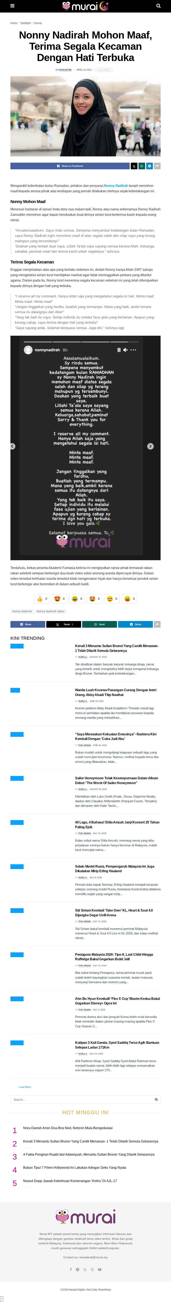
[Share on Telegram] (149, 166)
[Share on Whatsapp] (141, 166)
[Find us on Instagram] (92, 1269)
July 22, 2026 (99, 965)
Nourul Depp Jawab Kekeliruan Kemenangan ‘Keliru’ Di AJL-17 (70, 1181)
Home (13, 23)
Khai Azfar (65, 70)
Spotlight (26, 23)
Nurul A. (83, 657)
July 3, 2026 (99, 1010)
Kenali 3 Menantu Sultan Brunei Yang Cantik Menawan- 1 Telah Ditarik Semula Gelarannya (90, 1141)
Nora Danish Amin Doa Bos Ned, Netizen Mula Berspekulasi (68, 1128)
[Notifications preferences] (1, 1299)
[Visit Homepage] (85, 6)
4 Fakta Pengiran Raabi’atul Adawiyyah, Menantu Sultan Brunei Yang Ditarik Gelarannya (89, 1154)
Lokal (15, 690)
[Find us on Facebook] (71, 1269)
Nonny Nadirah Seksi (50, 611)
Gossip (38, 23)
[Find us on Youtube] (99, 1269)
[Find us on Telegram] (77, 1269)
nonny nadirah (22, 611)
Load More (25, 1087)
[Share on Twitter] (134, 166)
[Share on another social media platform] (157, 166)
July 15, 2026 (99, 833)
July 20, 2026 (96, 1054)
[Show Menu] (12, 6)
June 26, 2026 (100, 745)
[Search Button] (158, 6)
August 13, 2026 (98, 657)
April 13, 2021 (84, 70)
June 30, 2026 (97, 701)
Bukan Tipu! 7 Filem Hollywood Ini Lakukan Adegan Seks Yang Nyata (74, 1167)
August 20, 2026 (98, 789)
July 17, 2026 (99, 921)
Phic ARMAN (84, 745)
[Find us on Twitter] (85, 1269)
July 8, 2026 (96, 877)
